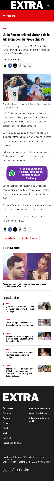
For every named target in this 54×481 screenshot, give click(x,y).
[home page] (27, 5)
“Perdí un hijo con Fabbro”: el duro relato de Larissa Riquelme (20, 323)
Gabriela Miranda (29, 238)
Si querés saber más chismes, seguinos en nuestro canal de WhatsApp (31, 173)
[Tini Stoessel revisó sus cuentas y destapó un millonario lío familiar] (44, 352)
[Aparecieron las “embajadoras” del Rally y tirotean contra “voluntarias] (44, 368)
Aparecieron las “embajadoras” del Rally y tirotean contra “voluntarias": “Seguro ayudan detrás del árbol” (19, 372)
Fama (5, 28)
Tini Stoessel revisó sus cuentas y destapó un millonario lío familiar (20, 355)
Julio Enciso (10, 238)
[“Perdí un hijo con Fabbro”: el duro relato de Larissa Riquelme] (44, 322)
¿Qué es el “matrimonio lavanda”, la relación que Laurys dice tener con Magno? (20, 309)
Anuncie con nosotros (39, 408)
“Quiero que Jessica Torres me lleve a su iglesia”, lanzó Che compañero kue (25, 285)
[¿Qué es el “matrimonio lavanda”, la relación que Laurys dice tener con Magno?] (44, 306)
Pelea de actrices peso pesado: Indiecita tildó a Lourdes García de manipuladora (19, 339)
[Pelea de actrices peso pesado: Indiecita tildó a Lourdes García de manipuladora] (44, 336)
